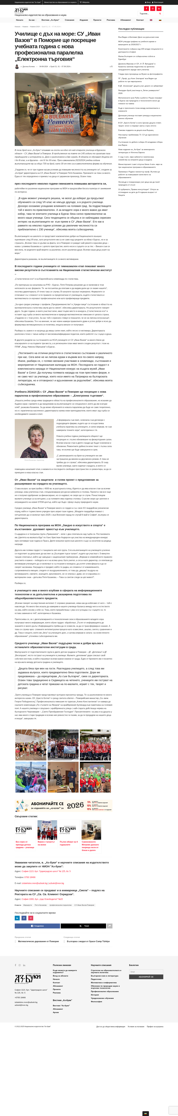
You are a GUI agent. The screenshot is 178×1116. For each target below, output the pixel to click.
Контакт (140, 20)
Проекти (97, 20)
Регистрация (158, 2)
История (95, 995)
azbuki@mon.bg (56, 883)
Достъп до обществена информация (110, 1027)
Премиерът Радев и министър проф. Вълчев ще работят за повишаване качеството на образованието (139, 175)
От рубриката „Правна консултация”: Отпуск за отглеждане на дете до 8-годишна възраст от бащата (138, 192)
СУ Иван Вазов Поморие (84, 905)
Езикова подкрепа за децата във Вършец (136, 130)
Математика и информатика (104, 983)
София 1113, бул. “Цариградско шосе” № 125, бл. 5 (46, 871)
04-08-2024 (43, 66)
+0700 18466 (20, 997)
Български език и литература (104, 976)
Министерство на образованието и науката (60, 2)
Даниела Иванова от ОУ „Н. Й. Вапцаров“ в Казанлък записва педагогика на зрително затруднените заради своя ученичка (136, 67)
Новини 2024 (35, 27)
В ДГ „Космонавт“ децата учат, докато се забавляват (140, 86)
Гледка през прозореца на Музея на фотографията (140, 74)
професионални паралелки (61, 905)
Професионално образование (105, 991)
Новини (25, 27)
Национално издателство (28, 2)
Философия (96, 1002)
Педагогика (96, 979)
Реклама (111, 20)
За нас (32, 20)
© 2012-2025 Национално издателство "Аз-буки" (33, 1026)
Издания (84, 20)
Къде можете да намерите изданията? (65, 971)
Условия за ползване (136, 1027)
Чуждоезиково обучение (102, 998)
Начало (19, 20)
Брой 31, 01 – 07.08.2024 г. (51, 27)
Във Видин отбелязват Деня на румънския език (138, 37)
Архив (56, 1012)
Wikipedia (85, 2)
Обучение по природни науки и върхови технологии (105, 987)
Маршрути (27, 905)
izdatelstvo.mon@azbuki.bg (34, 883)
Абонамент (125, 20)
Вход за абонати (60, 976)
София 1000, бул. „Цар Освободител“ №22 (42, 899)
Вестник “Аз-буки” (61, 1006)
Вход (148, 2)
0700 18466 (29, 877)
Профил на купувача (155, 1027)
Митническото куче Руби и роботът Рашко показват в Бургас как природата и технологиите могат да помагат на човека (140, 101)
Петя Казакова (41, 905)
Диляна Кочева (29, 66)
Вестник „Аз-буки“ (50, 20)
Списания (69, 20)
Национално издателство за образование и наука (40, 15)
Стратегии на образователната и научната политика (106, 971)
